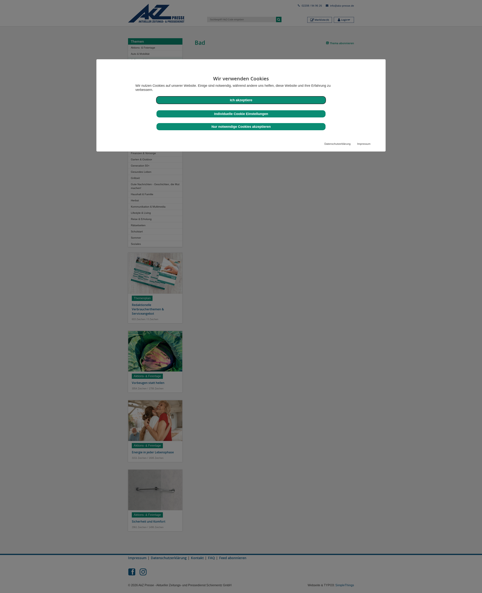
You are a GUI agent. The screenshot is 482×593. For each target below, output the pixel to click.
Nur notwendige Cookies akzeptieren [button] (241, 127)
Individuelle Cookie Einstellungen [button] (241, 114)
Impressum (364, 143)
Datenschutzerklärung (337, 143)
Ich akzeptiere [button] (241, 100)
